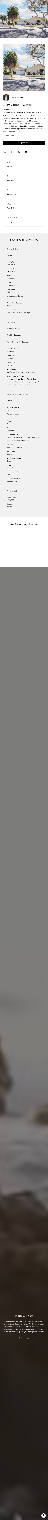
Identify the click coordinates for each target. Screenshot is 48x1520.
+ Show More (8, 136)
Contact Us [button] (24, 1338)
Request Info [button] (24, 143)
